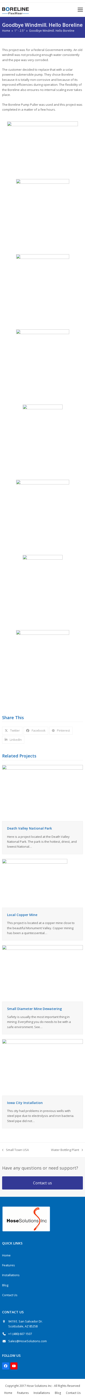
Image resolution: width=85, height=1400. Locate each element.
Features (8, 1265)
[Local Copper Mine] (34, 883)
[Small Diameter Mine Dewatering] (42, 973)
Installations (11, 1275)
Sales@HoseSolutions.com (27, 1341)
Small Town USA (15, 1150)
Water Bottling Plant (65, 1150)
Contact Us (9, 1295)
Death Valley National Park (29, 828)
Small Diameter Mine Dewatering (34, 1008)
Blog (5, 1285)
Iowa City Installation (25, 1102)
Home (6, 1255)
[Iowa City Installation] (42, 1067)
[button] (80, 10)
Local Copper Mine (22, 915)
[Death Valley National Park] (42, 793)
